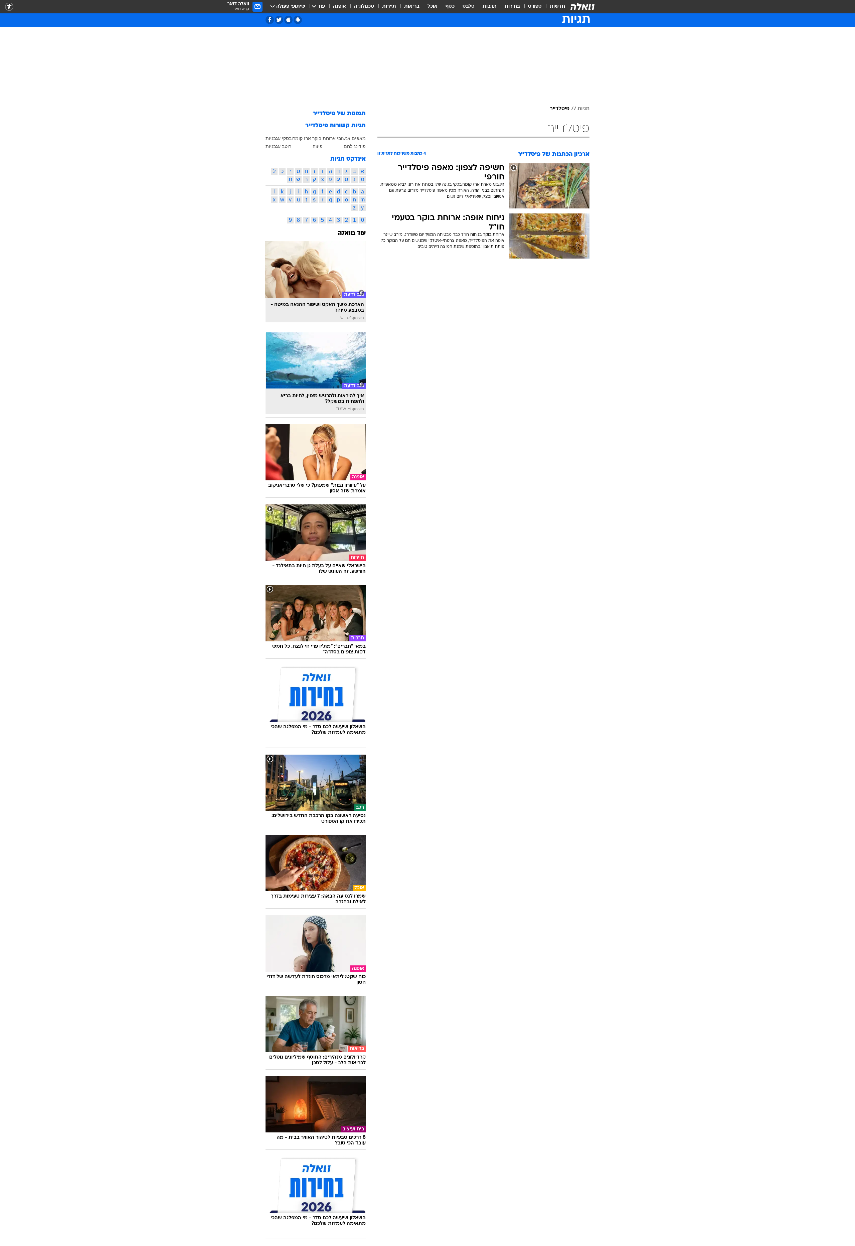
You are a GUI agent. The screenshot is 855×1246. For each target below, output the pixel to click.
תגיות (583, 109)
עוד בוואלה (352, 233)
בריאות (411, 6)
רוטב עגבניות (278, 146)
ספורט (535, 6)
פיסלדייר (559, 109)
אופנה (339, 6)
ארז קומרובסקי (296, 138)
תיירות (389, 6)
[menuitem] (553, 6)
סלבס (469, 6)
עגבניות (273, 138)
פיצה (318, 146)
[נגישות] (9, 7)
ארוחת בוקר (324, 138)
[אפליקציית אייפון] (288, 20)
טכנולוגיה (364, 6)
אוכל (433, 6)
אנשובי (343, 138)
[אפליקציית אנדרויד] (298, 20)
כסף (450, 6)
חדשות (557, 6)
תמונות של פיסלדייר (339, 114)
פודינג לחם (355, 146)
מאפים (359, 138)
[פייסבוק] (270, 20)
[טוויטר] (279, 20)
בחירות (512, 6)
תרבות (490, 6)
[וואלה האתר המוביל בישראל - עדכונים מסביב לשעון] (582, 6)
